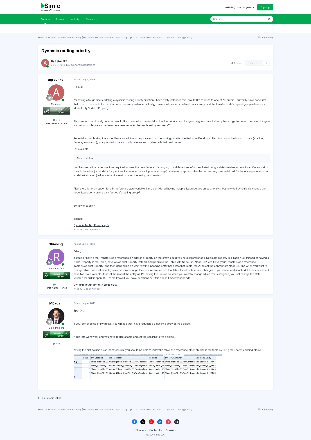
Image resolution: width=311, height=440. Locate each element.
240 (57, 119)
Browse (60, 19)
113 (58, 284)
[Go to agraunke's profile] (45, 63)
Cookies (171, 430)
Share (237, 63)
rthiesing (55, 244)
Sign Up (265, 7)
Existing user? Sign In (239, 7)
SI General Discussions (81, 64)
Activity (75, 19)
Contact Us (155, 430)
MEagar (55, 303)
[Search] (269, 19)
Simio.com (91, 19)
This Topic (255, 19)
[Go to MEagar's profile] (56, 316)
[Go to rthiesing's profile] (56, 257)
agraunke (61, 60)
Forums (45, 19)
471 (57, 343)
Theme (140, 430)
